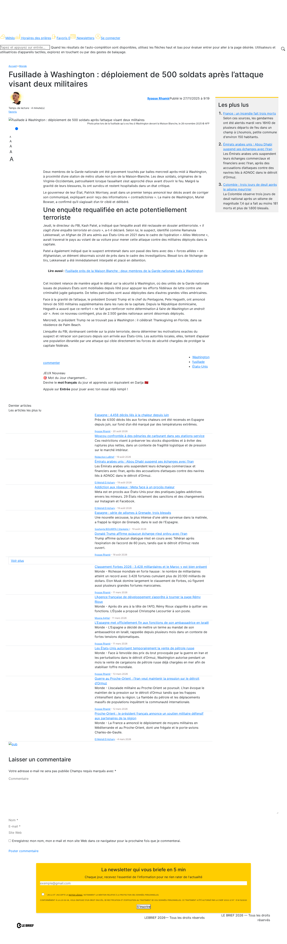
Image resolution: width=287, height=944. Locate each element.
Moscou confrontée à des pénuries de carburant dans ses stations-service (149, 436)
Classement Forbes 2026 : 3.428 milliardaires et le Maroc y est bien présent (151, 567)
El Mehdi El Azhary (105, 482)
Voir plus (17, 561)
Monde (23, 66)
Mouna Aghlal (102, 617)
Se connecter (110, 38)
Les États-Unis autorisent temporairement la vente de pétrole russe (144, 648)
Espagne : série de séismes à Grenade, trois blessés (133, 513)
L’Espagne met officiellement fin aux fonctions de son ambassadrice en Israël (152, 623)
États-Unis (200, 366)
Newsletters (85, 38)
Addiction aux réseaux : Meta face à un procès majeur (135, 487)
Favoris (63, 38)
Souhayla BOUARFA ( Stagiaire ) (112, 529)
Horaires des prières (36, 38)
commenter (51, 363)
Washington (200, 357)
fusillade (198, 362)
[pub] (13, 744)
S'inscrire (143, 907)
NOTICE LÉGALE (75, 895)
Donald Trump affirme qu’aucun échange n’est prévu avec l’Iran (141, 534)
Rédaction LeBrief (104, 456)
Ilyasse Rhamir (158, 98)
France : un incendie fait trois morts (249, 113)
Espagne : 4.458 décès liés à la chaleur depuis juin (132, 415)
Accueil (13, 66)
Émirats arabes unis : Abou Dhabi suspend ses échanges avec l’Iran (144, 461)
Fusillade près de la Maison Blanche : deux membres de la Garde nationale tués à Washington (134, 271)
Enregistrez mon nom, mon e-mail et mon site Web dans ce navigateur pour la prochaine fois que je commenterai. (96, 841)
